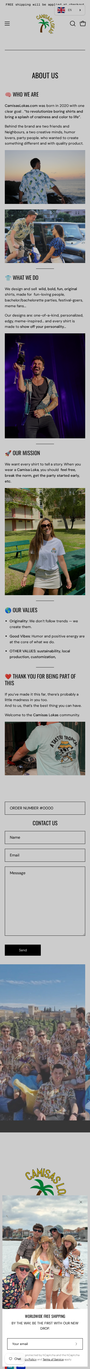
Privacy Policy (27, 1359)
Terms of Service (53, 1359)
